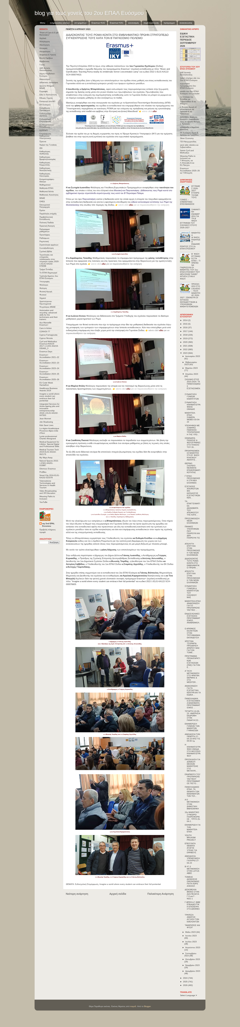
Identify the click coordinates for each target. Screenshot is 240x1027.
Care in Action (45, 328)
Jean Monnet (45, 419)
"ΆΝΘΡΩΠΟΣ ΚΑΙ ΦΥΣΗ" (192, 926)
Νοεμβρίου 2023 (192, 965)
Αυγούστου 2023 (192, 947)
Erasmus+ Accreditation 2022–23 (49, 362)
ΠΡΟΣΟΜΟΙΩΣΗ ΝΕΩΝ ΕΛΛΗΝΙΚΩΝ (192, 521)
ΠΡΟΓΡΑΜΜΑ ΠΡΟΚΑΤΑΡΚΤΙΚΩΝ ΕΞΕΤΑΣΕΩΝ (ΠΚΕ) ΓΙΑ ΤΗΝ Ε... (192, 661)
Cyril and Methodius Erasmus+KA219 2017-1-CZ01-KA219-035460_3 (48, 345)
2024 (185, 978)
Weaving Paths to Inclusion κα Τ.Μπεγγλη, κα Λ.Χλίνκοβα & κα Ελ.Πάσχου (187, 160)
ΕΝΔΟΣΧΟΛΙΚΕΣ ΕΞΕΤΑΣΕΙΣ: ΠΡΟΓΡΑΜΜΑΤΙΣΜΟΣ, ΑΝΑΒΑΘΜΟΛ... (192, 619)
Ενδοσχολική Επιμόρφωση (86, 884)
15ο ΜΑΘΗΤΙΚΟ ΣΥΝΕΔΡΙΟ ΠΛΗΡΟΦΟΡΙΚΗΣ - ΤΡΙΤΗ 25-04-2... (192, 816)
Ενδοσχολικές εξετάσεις (45, 115)
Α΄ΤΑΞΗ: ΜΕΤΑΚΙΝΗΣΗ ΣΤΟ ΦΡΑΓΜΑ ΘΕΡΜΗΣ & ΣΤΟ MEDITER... (192, 676)
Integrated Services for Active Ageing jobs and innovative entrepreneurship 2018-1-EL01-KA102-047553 (49, 409)
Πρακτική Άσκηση (47, 226)
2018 (185, 335)
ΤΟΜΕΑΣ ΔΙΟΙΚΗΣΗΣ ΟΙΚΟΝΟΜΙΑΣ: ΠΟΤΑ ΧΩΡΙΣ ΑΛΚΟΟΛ (192, 881)
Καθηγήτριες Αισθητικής (44, 152)
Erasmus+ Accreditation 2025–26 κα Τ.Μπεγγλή (190, 170)
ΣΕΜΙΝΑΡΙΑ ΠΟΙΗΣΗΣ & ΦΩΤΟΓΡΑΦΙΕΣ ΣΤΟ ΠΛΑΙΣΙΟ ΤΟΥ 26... (193, 442)
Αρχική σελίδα (117, 893)
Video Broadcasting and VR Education (48, 492)
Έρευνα (42, 141)
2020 (185, 342)
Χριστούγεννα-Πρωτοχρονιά (45, 302)
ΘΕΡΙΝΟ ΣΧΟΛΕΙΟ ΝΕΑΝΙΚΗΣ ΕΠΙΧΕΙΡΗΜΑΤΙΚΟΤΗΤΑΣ (192, 468)
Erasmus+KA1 (116, 23)
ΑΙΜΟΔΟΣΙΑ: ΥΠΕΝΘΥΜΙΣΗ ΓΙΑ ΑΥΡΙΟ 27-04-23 (192, 859)
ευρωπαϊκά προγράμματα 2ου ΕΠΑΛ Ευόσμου (188, 86)
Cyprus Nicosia (46, 338)
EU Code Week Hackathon (46, 384)
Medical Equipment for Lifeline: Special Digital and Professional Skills (49, 444)
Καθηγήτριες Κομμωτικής (44, 164)
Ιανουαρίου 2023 (192, 356)
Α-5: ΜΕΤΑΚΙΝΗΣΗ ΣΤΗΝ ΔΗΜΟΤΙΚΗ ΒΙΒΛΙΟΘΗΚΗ (192, 804)
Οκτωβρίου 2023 (192, 959)
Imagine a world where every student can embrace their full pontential (130, 884)
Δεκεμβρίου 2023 (192, 971)
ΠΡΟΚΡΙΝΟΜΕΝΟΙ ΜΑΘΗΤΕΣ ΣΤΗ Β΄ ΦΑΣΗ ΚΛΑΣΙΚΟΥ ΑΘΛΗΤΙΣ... (192, 455)
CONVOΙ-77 (44, 332)
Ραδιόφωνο (44, 238)
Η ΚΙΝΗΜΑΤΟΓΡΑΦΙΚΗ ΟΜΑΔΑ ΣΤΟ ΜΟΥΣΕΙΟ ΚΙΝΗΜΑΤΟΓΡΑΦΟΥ (192, 750)
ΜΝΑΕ (42, 198)
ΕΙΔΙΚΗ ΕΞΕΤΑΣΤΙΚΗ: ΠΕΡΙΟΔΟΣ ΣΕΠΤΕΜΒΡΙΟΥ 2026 (188, 39)
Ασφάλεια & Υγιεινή (47, 55)
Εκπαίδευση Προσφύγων (44, 109)
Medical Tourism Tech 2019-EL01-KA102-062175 (49, 452)
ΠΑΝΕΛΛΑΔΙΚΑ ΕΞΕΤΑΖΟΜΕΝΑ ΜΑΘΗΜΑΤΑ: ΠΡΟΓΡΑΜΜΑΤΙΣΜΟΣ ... (192, 703)
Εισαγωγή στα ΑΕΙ (47, 101)
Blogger (147, 1006)
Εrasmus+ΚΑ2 (98, 23)
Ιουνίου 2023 (191, 936)
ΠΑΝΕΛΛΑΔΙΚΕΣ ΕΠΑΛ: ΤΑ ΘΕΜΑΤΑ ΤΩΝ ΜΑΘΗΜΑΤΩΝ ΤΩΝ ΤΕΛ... (192, 791)
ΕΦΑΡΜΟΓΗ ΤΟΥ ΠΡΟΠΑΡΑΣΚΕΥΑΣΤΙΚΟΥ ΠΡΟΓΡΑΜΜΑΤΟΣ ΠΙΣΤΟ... (192, 778)
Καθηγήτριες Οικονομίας (44, 175)
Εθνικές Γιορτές (46, 98)
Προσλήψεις (44, 235)
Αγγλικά (42, 38)
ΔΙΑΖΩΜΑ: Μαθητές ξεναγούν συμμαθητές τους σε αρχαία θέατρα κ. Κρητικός (190, 120)
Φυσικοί (42, 295)
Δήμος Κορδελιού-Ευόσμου (47, 75)
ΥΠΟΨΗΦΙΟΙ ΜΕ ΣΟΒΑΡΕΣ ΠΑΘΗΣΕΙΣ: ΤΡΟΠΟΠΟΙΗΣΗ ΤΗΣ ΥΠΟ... (192, 430)
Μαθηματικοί (44, 185)
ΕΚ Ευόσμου (45, 105)
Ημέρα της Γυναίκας (48, 145)
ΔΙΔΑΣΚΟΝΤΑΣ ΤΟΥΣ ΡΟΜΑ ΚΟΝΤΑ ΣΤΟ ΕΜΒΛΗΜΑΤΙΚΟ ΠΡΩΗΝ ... (192, 563)
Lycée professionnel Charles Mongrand (48, 437)
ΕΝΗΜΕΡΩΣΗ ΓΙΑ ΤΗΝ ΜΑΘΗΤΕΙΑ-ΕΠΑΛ (192, 828)
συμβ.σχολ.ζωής (151, 23)
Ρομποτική (44, 241)
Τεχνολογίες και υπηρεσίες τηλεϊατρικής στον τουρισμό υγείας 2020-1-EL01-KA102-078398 (49, 260)
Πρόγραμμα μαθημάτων (44, 230)
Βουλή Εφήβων (46, 58)
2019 (185, 338)
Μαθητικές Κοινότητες (48, 195)
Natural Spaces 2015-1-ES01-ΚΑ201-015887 (49, 463)
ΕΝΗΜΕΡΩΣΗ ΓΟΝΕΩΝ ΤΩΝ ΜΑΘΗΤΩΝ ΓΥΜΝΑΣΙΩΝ (192, 727)
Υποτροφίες (44, 282)
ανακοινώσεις (186, 23)
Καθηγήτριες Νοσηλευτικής (45, 169)
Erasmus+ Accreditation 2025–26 (49, 378)
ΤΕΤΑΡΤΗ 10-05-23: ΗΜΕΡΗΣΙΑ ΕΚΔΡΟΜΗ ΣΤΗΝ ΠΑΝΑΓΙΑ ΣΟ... (192, 715)
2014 (185, 320)
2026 (185, 985)
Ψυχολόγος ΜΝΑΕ (47, 307)
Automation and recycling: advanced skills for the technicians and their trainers (48, 314)
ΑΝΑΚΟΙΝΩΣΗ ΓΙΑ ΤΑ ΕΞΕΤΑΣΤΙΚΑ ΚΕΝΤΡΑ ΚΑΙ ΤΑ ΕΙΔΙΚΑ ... (193, 690)
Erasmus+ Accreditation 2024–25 (49, 373)
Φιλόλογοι (43, 285)
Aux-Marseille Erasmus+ (45, 324)
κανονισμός (133, 23)
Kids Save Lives (46, 425)
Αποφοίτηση (44, 52)
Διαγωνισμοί (44, 79)
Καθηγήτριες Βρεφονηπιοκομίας (47, 158)
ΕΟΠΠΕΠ (43, 130)
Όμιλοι (42, 210)
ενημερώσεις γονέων (60, 23)
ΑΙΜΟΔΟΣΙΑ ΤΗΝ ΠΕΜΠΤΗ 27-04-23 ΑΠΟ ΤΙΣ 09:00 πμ (192, 737)
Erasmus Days (45, 352)
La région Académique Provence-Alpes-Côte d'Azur (49, 430)
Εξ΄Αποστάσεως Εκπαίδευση (46, 126)
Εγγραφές (43, 91)
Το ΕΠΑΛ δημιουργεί (48, 273)
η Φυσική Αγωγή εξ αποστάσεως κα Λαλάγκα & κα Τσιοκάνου (188, 110)
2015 (185, 324)
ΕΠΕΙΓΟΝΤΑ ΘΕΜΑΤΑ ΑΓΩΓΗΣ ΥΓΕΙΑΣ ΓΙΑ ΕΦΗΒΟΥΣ (191, 848)
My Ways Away (45, 458)
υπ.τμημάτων (80, 23)
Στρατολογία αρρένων (48, 245)
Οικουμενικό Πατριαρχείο (44, 206)
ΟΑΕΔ (42, 201)
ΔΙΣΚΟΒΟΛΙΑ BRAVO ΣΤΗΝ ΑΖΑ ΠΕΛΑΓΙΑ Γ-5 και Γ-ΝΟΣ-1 (192, 894)
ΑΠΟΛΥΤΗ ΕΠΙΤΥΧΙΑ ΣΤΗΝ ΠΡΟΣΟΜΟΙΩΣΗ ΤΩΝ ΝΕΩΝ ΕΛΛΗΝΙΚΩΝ (192, 549)
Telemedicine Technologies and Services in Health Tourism (47, 484)
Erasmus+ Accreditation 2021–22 (49, 356)
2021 (185, 346)
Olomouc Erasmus (47, 469)
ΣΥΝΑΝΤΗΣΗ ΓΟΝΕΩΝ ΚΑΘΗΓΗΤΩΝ (192, 396)
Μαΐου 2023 (190, 932)
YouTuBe (43, 502)
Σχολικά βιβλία (45, 251)
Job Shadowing (46, 422)
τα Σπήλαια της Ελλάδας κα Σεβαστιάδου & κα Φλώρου (188, 100)
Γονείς (42, 65)
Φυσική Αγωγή (45, 292)
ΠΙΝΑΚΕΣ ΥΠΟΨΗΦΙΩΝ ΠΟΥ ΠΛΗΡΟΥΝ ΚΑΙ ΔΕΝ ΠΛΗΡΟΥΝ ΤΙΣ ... (192, 533)
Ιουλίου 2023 (191, 942)
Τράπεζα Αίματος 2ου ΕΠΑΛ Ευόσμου (48, 277)
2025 (185, 982)
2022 (185, 349)
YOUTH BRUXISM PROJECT (190, 837)
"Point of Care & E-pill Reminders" (48, 34)
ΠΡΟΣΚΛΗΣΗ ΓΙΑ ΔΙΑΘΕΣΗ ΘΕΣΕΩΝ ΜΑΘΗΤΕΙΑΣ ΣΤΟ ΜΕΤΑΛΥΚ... (192, 765)
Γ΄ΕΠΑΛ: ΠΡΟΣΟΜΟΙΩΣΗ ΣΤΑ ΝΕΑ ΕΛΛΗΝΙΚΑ (192, 479)
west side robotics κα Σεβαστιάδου (189, 146)
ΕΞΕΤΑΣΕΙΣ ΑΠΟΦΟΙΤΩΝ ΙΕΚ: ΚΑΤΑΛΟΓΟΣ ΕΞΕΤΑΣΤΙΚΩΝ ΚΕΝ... (192, 492)
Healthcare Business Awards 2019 (48, 389)
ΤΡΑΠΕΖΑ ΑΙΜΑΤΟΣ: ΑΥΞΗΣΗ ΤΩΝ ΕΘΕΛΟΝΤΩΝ (192, 918)
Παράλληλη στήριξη (48, 214)
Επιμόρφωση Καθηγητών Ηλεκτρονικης (45, 136)
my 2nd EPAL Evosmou (48, 525)
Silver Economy (187, 138)
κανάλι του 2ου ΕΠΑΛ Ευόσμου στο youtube (189, 92)
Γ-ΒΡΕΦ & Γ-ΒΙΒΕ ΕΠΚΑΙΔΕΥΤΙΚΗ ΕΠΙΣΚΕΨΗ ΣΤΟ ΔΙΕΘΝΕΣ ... (192, 906)
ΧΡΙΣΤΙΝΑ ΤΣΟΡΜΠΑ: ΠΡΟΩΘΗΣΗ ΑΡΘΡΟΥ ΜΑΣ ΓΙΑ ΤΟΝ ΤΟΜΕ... (192, 647)
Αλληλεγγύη (44, 42)
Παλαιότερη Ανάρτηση (160, 893)
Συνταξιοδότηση (46, 248)
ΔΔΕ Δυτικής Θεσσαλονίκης (45, 69)
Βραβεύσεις (44, 61)
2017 (185, 331)
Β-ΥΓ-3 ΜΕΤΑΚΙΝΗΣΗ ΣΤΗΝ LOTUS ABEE (192, 870)
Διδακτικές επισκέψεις (48, 82)
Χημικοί (42, 298)
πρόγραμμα (169, 23)
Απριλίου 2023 (191, 374)
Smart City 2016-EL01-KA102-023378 (49, 476)
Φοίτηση (43, 288)
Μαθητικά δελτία (46, 191)
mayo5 (133, 1006)
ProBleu (42, 472)
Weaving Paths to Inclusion (47, 497)
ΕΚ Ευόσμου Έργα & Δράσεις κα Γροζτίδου (189, 134)
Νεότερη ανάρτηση (77, 893)
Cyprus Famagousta (48, 335)
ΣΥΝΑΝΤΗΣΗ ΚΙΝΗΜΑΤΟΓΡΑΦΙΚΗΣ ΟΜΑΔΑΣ (192, 405)
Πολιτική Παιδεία (46, 223)
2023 (185, 353)
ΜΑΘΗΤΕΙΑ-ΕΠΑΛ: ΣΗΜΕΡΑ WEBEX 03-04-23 (192, 417)
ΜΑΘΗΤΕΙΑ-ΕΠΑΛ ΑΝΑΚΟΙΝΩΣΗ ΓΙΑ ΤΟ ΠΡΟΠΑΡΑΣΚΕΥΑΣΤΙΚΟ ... (193, 605)
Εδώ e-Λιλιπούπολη (48, 95)
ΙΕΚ (40, 148)
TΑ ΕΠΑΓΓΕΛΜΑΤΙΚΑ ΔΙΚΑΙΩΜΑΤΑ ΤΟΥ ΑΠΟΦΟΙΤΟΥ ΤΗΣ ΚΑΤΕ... (192, 508)
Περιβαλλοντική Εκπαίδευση (46, 218)
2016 (185, 328)
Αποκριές (43, 48)
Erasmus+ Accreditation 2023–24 (49, 367)
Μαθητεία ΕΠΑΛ (46, 188)
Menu (42, 23)
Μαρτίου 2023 (191, 368)
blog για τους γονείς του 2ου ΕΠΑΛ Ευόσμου (89, 13)
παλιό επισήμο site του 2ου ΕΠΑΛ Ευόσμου (190, 79)
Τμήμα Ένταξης (46, 269)
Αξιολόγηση (44, 45)
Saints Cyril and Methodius (187, 152)
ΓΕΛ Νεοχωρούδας (188, 142)
